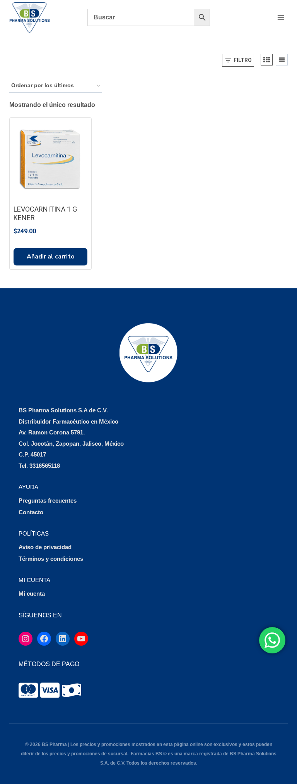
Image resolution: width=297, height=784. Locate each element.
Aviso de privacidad (45, 547)
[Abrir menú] (280, 17)
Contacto (31, 512)
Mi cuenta (32, 593)
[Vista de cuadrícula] (267, 59)
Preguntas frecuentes (48, 500)
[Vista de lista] (282, 59)
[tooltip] (28, 690)
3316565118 (44, 465)
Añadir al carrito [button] (51, 256)
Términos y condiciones (51, 558)
